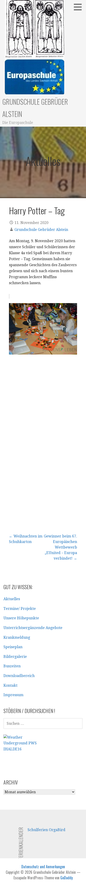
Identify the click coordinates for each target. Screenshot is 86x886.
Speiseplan (12, 647)
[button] (79, 7)
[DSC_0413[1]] (43, 406)
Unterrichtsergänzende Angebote (32, 628)
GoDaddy (66, 877)
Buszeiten (12, 666)
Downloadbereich (19, 676)
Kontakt (10, 685)
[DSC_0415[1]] (43, 475)
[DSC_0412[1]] (43, 329)
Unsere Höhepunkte (21, 618)
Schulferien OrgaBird (46, 830)
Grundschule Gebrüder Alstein (41, 229)
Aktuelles (11, 599)
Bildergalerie (15, 656)
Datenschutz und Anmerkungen (43, 866)
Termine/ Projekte (19, 608)
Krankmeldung (16, 637)
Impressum (13, 695)
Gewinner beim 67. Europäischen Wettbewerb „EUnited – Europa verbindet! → (60, 547)
